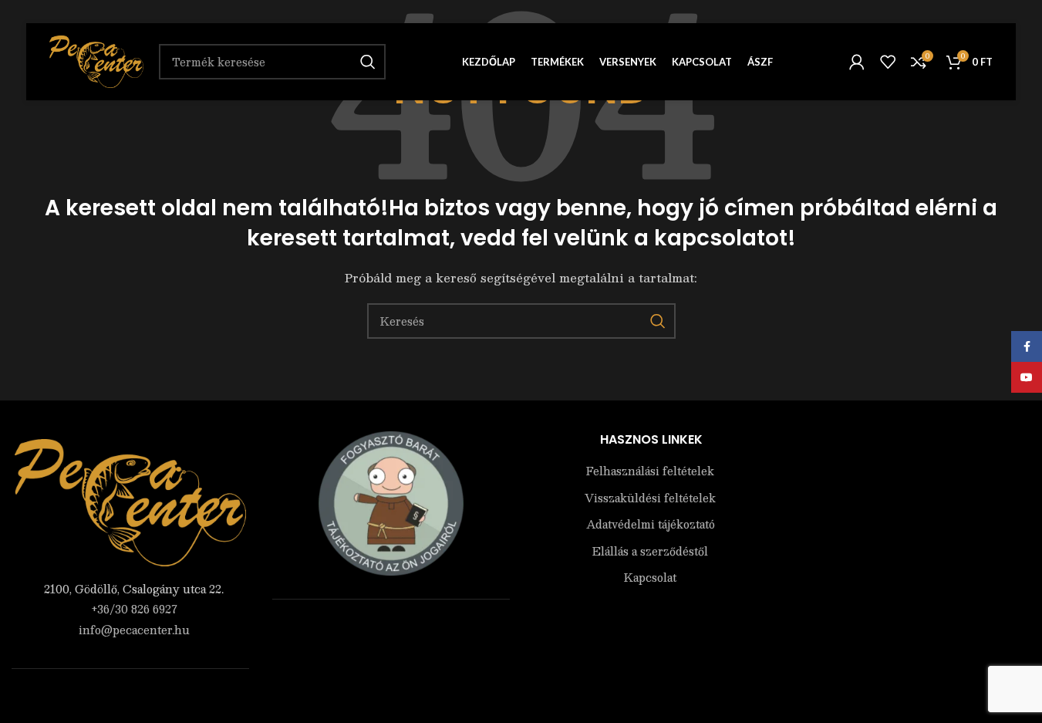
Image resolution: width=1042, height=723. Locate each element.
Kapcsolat (650, 578)
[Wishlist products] (887, 61)
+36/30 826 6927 (134, 609)
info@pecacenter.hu (134, 629)
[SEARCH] (658, 321)
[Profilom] (856, 61)
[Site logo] (96, 60)
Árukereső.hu (391, 631)
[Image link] (130, 501)
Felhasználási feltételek (650, 471)
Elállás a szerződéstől (650, 551)
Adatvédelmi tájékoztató (650, 524)
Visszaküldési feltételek (650, 498)
